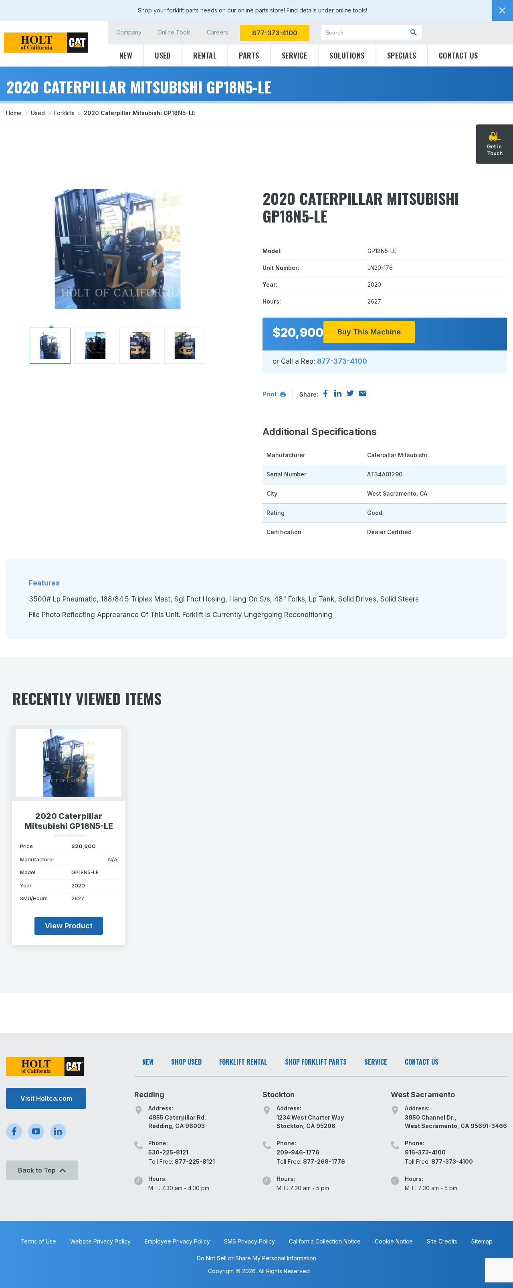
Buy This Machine (369, 332)
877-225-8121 (195, 1161)
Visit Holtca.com (46, 1098)
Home (14, 112)
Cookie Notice (394, 1241)
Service (294, 55)
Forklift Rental (243, 1062)
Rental (204, 55)
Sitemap (482, 1241)
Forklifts (64, 112)
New (126, 55)
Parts (249, 55)
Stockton (279, 1094)
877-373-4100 (274, 33)
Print (270, 394)
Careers (217, 32)
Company (128, 32)
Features (44, 583)
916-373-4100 (425, 1152)
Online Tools (174, 32)
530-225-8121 (168, 1152)
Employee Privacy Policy (177, 1241)
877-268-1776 (324, 1161)
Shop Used (186, 1062)
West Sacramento (423, 1094)
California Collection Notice (325, 1241)
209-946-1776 (298, 1152)
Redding (149, 1094)
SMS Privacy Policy (249, 1241)
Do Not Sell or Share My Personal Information (256, 1258)
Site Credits (442, 1241)
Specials (401, 55)
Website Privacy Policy (100, 1241)
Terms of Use (38, 1241)
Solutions (347, 55)
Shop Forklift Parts (316, 1062)
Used (163, 55)
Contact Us (458, 55)
